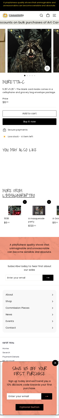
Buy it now (29, 121)
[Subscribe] (46, 396)
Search (6, 352)
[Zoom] (47, 68)
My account (9, 360)
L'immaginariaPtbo (19, 195)
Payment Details (11, 356)
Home (6, 348)
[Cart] (47, 15)
